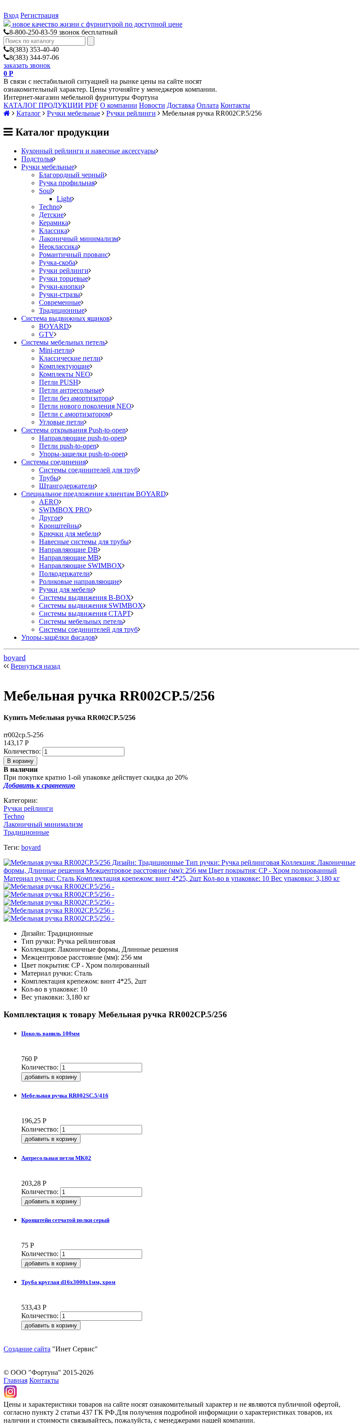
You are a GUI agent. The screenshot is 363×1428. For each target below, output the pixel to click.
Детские (51, 214)
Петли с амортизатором (74, 414)
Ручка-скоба (57, 262)
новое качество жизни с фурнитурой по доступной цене (97, 24)
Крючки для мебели (69, 533)
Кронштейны (59, 525)
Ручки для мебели (66, 589)
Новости (152, 105)
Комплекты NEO (64, 374)
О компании (118, 105)
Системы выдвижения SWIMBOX (91, 605)
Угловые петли (61, 422)
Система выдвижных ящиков (65, 318)
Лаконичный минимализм (78, 238)
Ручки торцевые (63, 278)
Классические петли (69, 358)
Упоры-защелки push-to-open (82, 454)
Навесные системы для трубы (84, 541)
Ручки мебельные (73, 113)
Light (64, 198)
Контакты (235, 105)
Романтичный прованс (73, 254)
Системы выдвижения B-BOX (85, 597)
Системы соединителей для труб (88, 470)
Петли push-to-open (68, 446)
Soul (45, 191)
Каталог (28, 113)
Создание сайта (27, 1349)
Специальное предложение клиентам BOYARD (93, 494)
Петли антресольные (70, 390)
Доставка (181, 105)
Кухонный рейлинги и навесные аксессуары (88, 151)
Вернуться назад (35, 666)
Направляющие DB (68, 549)
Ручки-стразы (59, 294)
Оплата (208, 105)
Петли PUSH (58, 382)
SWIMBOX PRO (64, 510)
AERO (49, 502)
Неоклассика (58, 246)
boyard (15, 657)
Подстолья (37, 159)
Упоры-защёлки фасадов (58, 637)
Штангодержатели (67, 486)
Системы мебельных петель (63, 342)
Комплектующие (64, 366)
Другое (50, 517)
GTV (46, 334)
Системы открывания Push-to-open (73, 430)
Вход (11, 15)
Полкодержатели (64, 573)
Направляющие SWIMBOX (80, 565)
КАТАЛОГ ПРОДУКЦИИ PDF (51, 105)
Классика (53, 230)
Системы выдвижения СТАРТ (85, 613)
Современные (60, 302)
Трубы (48, 478)
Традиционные (62, 310)
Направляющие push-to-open (81, 438)
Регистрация (39, 15)
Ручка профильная (67, 183)
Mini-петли (55, 350)
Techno (49, 206)
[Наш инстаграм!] (11, 1396)
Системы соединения (53, 462)
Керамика (53, 222)
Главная (15, 1380)
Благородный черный (71, 175)
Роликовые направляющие (79, 581)
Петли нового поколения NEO (85, 406)
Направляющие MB (69, 557)
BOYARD (54, 326)
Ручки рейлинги (131, 113)
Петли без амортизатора (75, 398)
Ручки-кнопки (60, 286)
